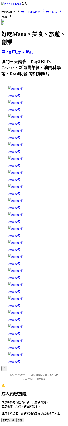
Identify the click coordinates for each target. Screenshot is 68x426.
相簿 (9, 52)
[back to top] (4, 368)
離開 (20, 420)
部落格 (20, 52)
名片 (32, 52)
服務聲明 (41, 378)
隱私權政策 (27, 378)
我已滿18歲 (8, 420)
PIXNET (21, 375)
